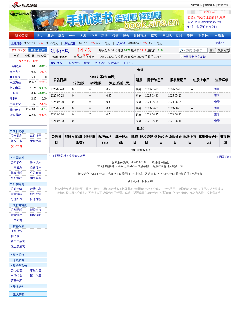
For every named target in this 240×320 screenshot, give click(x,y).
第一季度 (35, 275)
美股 (190, 35)
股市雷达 (16, 146)
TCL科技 (15, 77)
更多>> (218, 43)
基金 (50, 35)
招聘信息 (137, 173)
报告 (126, 35)
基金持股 (16, 173)
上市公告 (16, 220)
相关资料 (35, 178)
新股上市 (16, 141)
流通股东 (35, 167)
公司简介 (16, 162)
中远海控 (15, 82)
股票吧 (167, 35)
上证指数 (16, 43)
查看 (217, 89)
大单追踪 (16, 194)
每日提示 (35, 136)
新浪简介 (83, 173)
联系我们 (124, 173)
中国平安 (15, 104)
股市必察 (16, 136)
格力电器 (15, 87)
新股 (104, 35)
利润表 (15, 236)
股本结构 (35, 162)
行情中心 (203, 35)
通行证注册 (183, 173)
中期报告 (16, 275)
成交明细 (35, 194)
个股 (93, 35)
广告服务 (111, 173)
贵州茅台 (15, 109)
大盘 (83, 35)
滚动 (61, 35)
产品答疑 (197, 173)
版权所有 (147, 181)
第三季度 (16, 280)
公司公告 (16, 270)
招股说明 (35, 215)
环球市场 (140, 35)
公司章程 (16, 178)
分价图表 (16, 199)
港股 (179, 35)
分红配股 (16, 210)
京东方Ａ (15, 71)
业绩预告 (16, 231)
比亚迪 (14, 93)
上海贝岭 (15, 114)
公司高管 (35, 173)
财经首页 (196, 5)
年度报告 (35, 270)
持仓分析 (35, 199)
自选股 (220, 35)
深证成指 (70, 43)
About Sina (97, 173)
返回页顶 (224, 156)
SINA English (166, 173)
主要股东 (16, 167)
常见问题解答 (106, 166)
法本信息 (59, 51)
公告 (72, 35)
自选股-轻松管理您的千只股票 (206, 17)
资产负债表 (18, 241)
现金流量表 (18, 246)
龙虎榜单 (35, 141)
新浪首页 (210, 5)
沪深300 (121, 43)
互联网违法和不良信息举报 (132, 166)
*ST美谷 (15, 98)
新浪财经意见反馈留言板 (167, 166)
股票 (40, 35)
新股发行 (35, 210)
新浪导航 (223, 5)
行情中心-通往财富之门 (202, 26)
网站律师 (150, 173)
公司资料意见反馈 (194, 56)
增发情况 (16, 215)
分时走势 (16, 188)
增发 (87, 63)
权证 (115, 35)
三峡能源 (15, 66)
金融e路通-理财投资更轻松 (204, 22)
